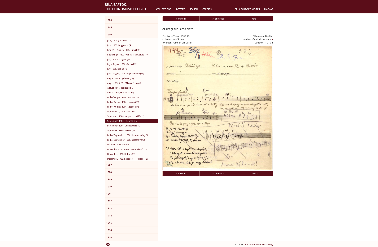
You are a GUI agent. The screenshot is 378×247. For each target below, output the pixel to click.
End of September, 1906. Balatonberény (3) (128, 135)
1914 (109, 215)
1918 (109, 237)
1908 (109, 172)
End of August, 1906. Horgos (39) (123, 102)
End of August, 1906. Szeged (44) (123, 106)
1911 (109, 193)
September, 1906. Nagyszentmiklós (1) (125, 116)
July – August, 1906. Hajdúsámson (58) (125, 73)
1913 (109, 208)
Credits (207, 9)
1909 (109, 179)
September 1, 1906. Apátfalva (121, 111)
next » (255, 18)
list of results (218, 18)
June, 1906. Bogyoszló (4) (119, 45)
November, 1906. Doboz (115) (121, 154)
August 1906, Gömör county (120, 92)
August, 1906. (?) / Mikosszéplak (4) (124, 83)
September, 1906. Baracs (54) (121, 130)
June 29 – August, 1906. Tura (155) (123, 50)
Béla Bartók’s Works (247, 9)
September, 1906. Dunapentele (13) (124, 125)
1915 (109, 222)
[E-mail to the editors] (108, 245)
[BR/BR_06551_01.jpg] (217, 107)
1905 (109, 27)
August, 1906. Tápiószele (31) (121, 87)
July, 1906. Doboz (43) (117, 68)
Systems (180, 9)
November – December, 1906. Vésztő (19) (127, 149)
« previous (181, 18)
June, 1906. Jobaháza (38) (119, 40)
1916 (109, 230)
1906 (109, 34)
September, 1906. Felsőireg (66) (122, 121)
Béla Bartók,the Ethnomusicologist (125, 6)
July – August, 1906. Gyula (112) (122, 64)
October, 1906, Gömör (118, 144)
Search (194, 9)
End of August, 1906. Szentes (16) (123, 97)
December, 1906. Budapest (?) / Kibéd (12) (127, 158)
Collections (163, 9)
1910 (109, 186)
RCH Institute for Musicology (258, 244)
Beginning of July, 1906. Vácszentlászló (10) (127, 54)
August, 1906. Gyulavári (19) (120, 78)
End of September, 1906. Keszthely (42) (126, 139)
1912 (109, 201)
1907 (109, 164)
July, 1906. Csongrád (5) (118, 59)
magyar (268, 9)
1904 (109, 19)
